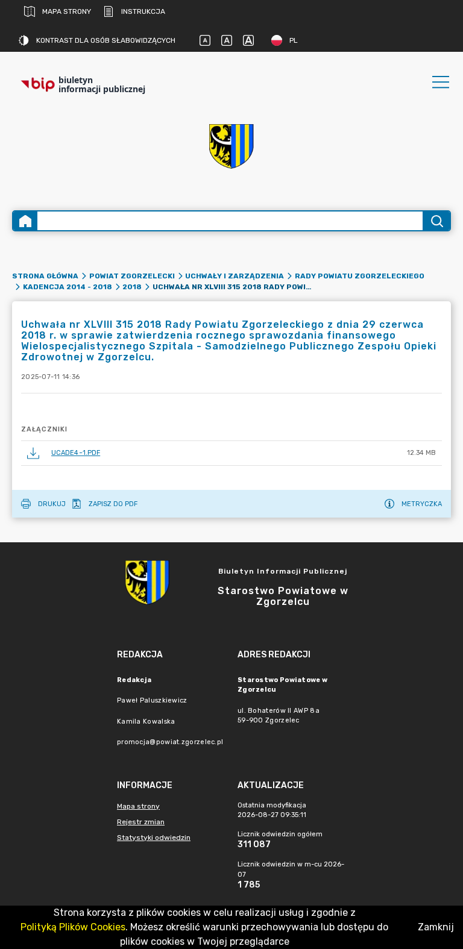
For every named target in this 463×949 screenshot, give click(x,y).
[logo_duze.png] (231, 146)
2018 (132, 287)
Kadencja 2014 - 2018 (67, 287)
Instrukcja (143, 11)
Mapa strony (66, 11)
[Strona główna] (25, 220)
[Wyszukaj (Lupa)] (436, 220)
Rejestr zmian (141, 822)
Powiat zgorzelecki (132, 276)
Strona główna (45, 276)
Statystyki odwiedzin (154, 837)
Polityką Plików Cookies (72, 927)
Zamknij (436, 927)
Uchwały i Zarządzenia (234, 276)
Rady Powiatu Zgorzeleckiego (359, 276)
